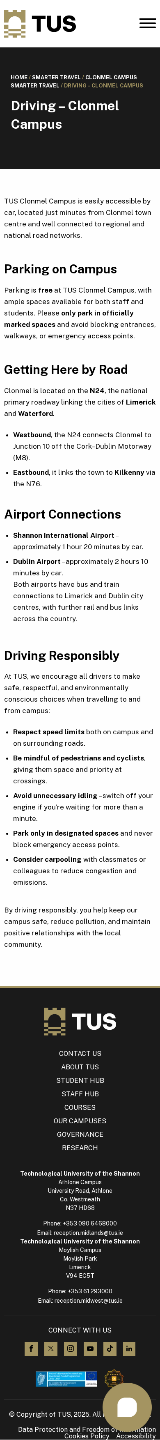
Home (19, 77)
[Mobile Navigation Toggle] (147, 25)
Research (80, 1148)
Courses (80, 1107)
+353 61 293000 (90, 1291)
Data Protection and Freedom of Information (87, 1430)
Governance (80, 1134)
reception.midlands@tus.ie (88, 1233)
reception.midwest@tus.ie (89, 1300)
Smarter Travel (56, 77)
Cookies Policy (87, 1436)
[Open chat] (127, 1407)
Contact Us (80, 1054)
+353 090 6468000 (90, 1223)
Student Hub (80, 1080)
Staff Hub (80, 1094)
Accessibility (136, 1436)
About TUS (80, 1067)
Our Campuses (80, 1121)
